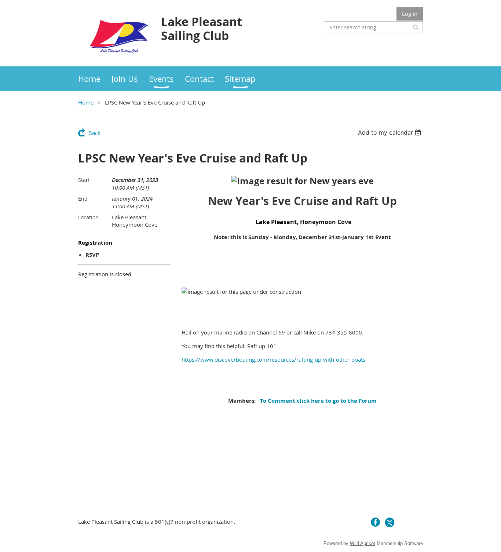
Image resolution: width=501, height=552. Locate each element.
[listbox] (390, 132)
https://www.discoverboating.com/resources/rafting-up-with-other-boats (273, 359)
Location (88, 217)
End (83, 198)
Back (94, 132)
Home (86, 102)
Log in (409, 13)
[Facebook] (375, 522)
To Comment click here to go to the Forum (318, 401)
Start (84, 179)
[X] (389, 522)
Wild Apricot (362, 543)
